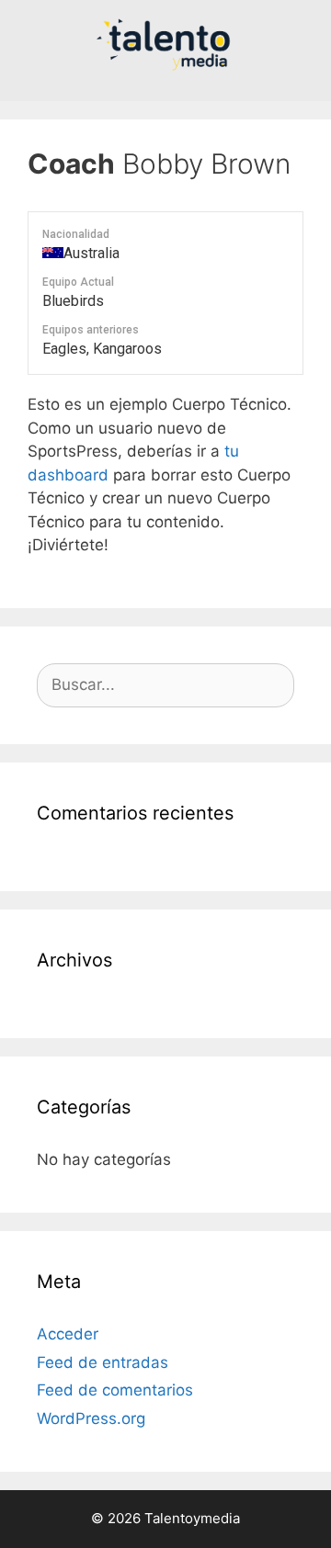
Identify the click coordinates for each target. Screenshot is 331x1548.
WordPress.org (91, 1418)
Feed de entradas (102, 1362)
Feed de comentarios (115, 1390)
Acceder (67, 1334)
